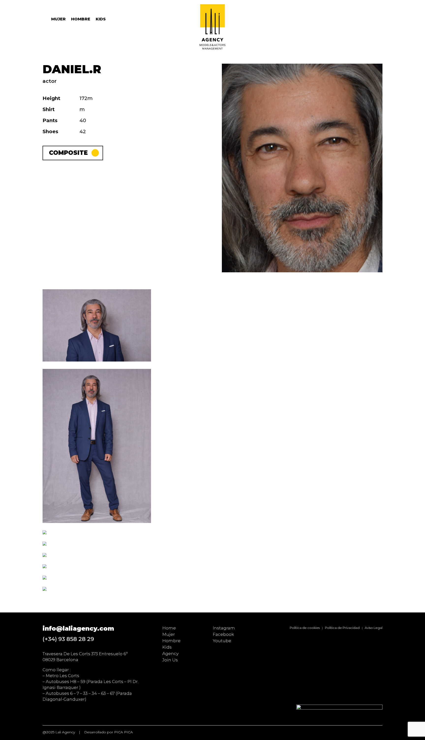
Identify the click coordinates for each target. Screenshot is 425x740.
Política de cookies (305, 628)
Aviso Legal (373, 628)
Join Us (170, 659)
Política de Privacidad (342, 628)
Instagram (224, 627)
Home (169, 627)
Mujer (58, 19)
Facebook (223, 634)
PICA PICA (123, 732)
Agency (170, 653)
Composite (68, 152)
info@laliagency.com (78, 628)
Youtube (222, 640)
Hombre (80, 19)
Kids (101, 19)
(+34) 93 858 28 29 (68, 639)
